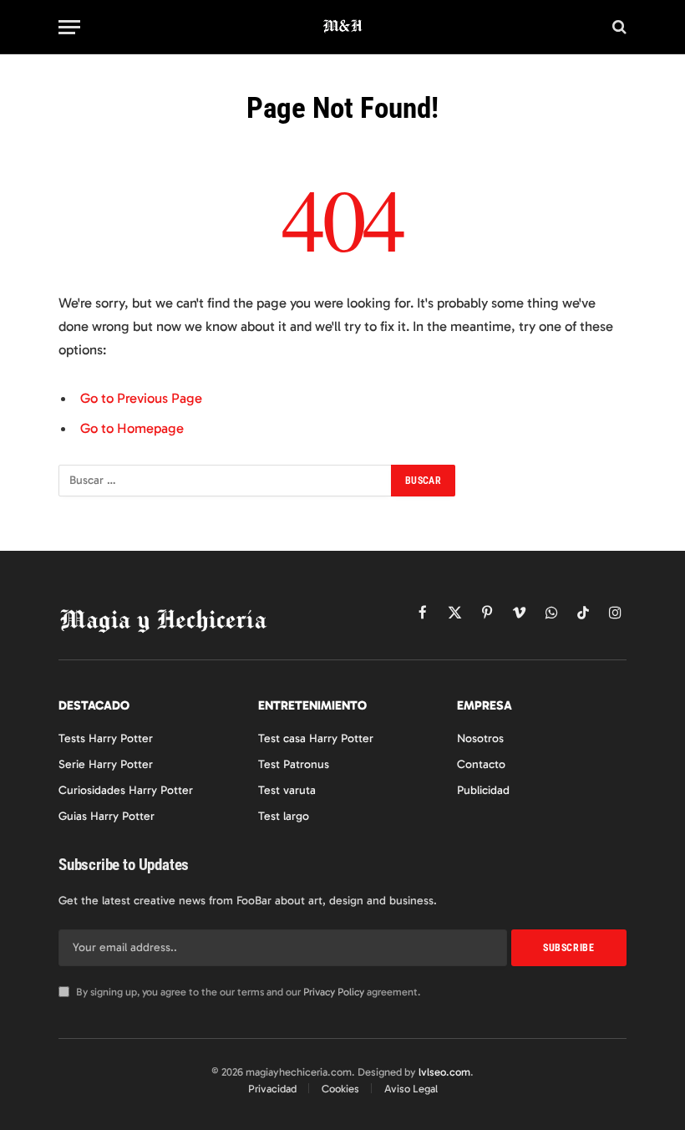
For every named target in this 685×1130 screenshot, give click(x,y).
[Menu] (69, 27)
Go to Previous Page (141, 397)
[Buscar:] (225, 480)
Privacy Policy (333, 991)
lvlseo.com (444, 1072)
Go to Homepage (132, 428)
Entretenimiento (312, 705)
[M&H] (343, 27)
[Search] (618, 27)
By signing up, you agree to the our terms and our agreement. (247, 991)
